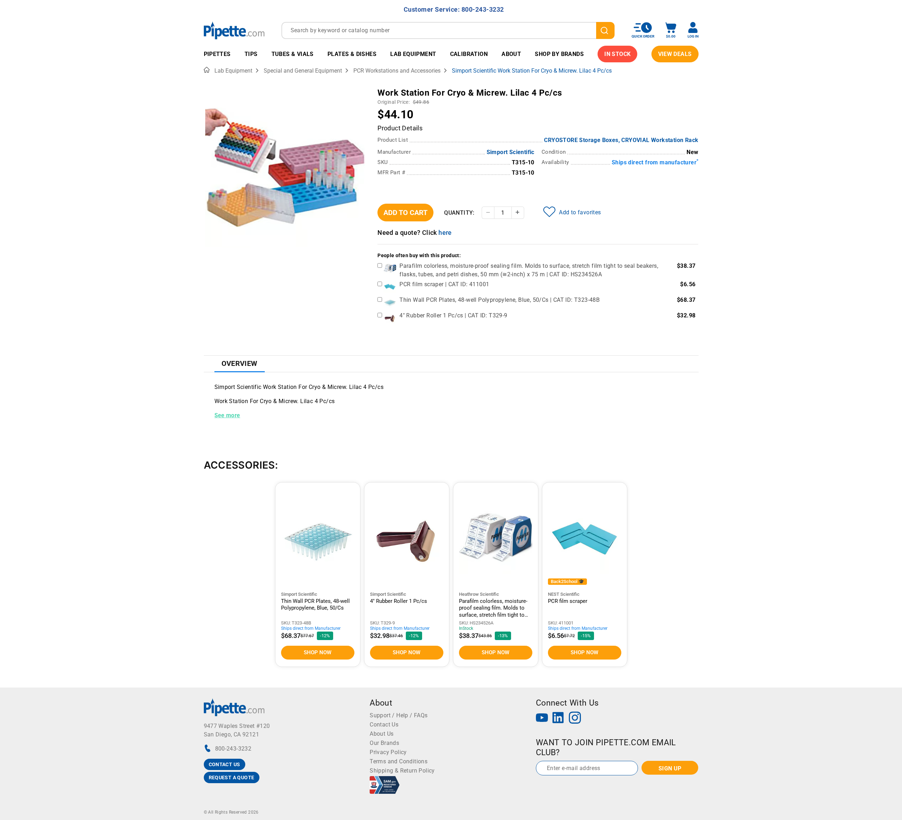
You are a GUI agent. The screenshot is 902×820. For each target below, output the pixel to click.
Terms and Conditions (398, 761)
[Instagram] (575, 718)
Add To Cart (405, 212)
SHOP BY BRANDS (559, 54)
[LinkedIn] (558, 718)
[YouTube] (542, 718)
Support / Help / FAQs (398, 715)
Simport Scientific (510, 152)
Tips (251, 54)
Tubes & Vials (292, 54)
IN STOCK (617, 54)
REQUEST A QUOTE (231, 777)
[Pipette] (234, 30)
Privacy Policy (388, 752)
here (445, 232)
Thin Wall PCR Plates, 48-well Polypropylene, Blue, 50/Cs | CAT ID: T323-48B (499, 299)
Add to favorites (580, 212)
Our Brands (384, 743)
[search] (605, 30)
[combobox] (448, 30)
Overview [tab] (240, 363)
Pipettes (217, 54)
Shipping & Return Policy (402, 770)
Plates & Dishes (351, 54)
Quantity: (459, 212)
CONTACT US (224, 764)
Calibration (469, 54)
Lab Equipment (413, 54)
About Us (381, 733)
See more (227, 415)
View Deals (675, 54)
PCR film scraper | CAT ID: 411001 (444, 284)
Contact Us (384, 724)
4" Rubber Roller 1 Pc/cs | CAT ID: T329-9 (453, 315)
